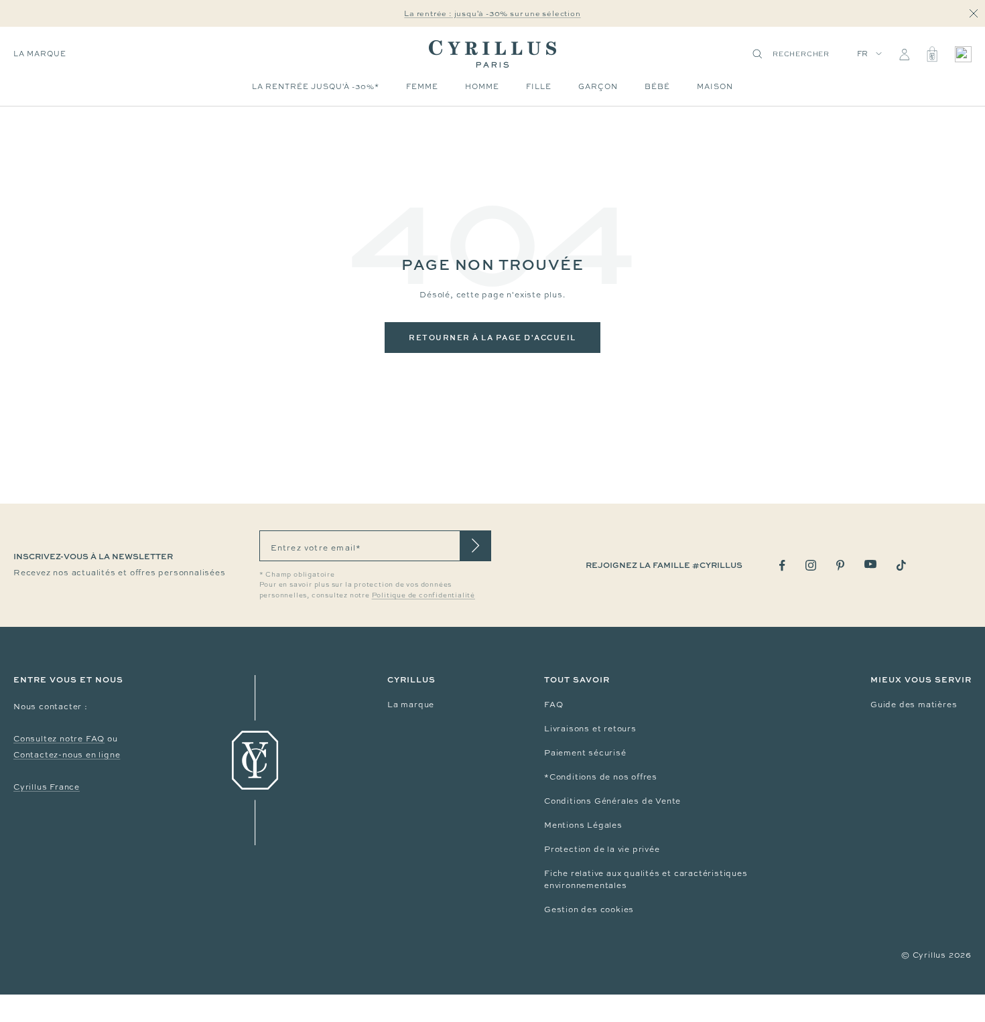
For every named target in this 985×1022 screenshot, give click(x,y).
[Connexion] (904, 54)
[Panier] (932, 54)
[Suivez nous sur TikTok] (901, 565)
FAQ (553, 704)
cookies (617, 909)
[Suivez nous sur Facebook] (782, 565)
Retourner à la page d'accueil (492, 337)
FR (863, 53)
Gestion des (572, 909)
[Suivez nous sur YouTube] (870, 564)
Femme (422, 86)
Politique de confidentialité (423, 595)
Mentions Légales (583, 825)
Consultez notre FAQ (59, 738)
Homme (482, 86)
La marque (39, 53)
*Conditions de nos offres (600, 777)
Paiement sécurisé (585, 752)
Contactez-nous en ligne (66, 754)
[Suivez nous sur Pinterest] (840, 565)
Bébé (657, 86)
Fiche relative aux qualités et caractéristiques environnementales (646, 879)
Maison (715, 86)
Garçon (598, 86)
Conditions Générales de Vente (612, 801)
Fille (538, 86)
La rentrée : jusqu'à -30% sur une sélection (492, 13)
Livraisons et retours (590, 728)
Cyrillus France (46, 787)
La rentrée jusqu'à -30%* (315, 86)
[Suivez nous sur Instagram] (810, 565)
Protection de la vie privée (602, 849)
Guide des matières (913, 704)
